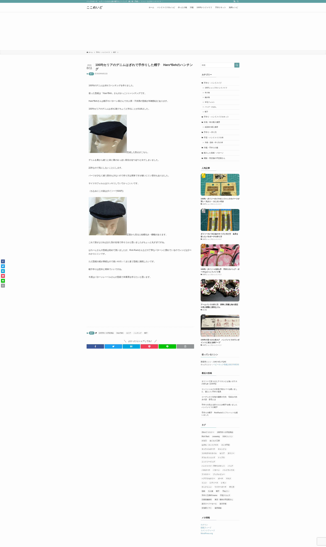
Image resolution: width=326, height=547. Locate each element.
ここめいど (95, 7)
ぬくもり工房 (215, 441)
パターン (216, 470)
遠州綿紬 (218, 508)
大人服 (210, 491)
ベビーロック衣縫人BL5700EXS (226, 364)
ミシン (204, 483)
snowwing (216, 436)
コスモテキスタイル (209, 453)
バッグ (230, 466)
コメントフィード (208, 530)
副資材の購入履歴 (211, 127)
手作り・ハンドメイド (213, 83)
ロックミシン (207, 487)
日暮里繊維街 (207, 499)
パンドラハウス (228, 470)
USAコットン (228, 436)
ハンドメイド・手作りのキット (213, 466)
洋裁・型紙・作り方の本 (214, 142)
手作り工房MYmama (209, 495)
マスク (228, 478)
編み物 (207, 97)
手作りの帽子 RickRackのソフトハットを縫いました (220, 414)
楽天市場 (223, 504)
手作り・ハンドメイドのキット (216, 117)
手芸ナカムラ (225, 495)
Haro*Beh (120, 333)
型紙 (203, 491)
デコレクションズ (208, 457)
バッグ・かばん (210, 107)
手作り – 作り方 (210, 132)
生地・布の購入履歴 (212, 122)
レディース (214, 483)
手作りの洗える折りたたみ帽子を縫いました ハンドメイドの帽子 (220, 406)
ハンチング (137, 333)
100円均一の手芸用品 (106, 333)
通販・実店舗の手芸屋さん (214, 158)
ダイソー (231, 453)
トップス (221, 457)
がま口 (204, 441)
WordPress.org (207, 533)
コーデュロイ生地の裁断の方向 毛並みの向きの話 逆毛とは (219, 398)
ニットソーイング (208, 462)
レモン (223, 483)
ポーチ (220, 478)
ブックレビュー (219, 474)
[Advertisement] (163, 31)
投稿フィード (206, 528)
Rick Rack (205, 436)
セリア (128, 333)
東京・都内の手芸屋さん (224, 499)
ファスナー (206, 474)
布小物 (207, 93)
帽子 (91, 74)
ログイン (204, 525)
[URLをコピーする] (185, 346)
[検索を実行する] (236, 65)
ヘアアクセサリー (208, 478)
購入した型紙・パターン (213, 153)
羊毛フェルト (210, 102)
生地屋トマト (207, 508)
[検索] (237, 1)
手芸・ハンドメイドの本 (213, 137)
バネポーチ (206, 470)
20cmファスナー (208, 432)
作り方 (231, 487)
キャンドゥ (222, 449)
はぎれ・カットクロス (210, 445)
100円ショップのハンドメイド (216, 88)
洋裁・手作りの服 (211, 148)
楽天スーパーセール (209, 504)
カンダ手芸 (225, 445)
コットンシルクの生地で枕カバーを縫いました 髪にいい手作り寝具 (219, 390)
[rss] (234, 1)
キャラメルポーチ (208, 449)
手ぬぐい (225, 491)
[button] (95, 346)
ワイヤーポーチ (220, 487)
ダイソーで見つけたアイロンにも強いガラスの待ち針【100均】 (219, 382)
